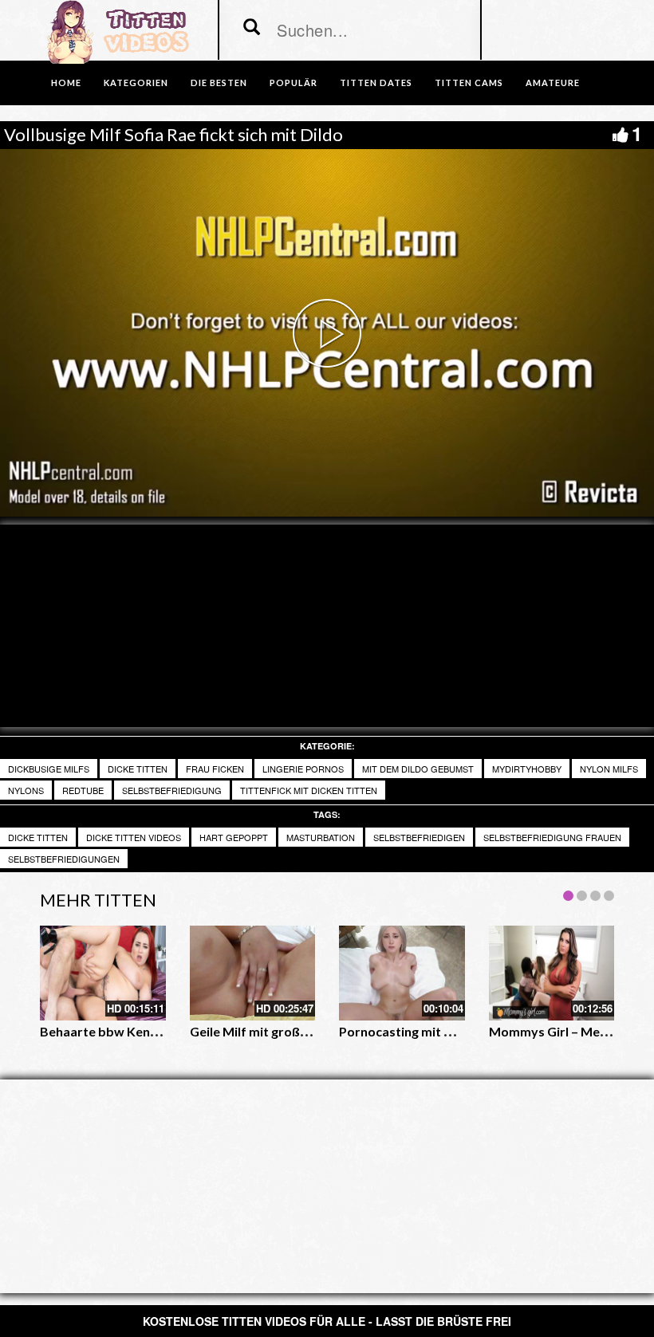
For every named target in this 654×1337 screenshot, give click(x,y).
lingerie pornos (303, 768)
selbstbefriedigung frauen (552, 837)
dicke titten (137, 768)
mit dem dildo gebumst (418, 768)
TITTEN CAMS (469, 82)
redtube (83, 790)
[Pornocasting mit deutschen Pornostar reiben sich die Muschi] (402, 973)
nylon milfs (609, 768)
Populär (293, 82)
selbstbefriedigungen (64, 858)
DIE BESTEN (219, 82)
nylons (26, 790)
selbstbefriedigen (419, 837)
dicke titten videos (133, 837)
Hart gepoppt (233, 837)
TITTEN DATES (376, 82)
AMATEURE (553, 82)
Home (66, 82)
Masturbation (320, 837)
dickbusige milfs (48, 768)
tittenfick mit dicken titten (308, 790)
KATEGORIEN (136, 82)
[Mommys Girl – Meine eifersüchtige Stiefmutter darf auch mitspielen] (552, 973)
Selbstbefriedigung (172, 790)
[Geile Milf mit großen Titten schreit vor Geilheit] (253, 973)
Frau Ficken (215, 768)
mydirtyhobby (526, 768)
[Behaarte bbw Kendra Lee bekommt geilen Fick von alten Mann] (103, 973)
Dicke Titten (38, 837)
